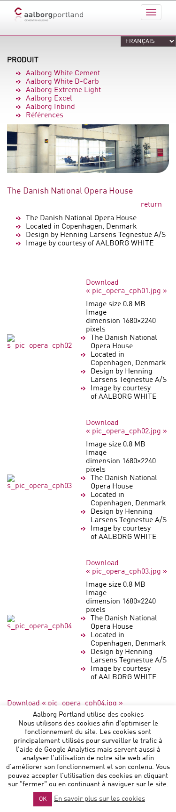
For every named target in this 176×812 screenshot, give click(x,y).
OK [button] (42, 799)
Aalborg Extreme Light (63, 90)
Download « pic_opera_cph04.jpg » (65, 703)
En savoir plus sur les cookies (99, 799)
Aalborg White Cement (63, 73)
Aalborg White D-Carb (62, 82)
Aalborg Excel (49, 98)
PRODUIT (22, 60)
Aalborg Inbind (50, 107)
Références (44, 115)
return (151, 204)
